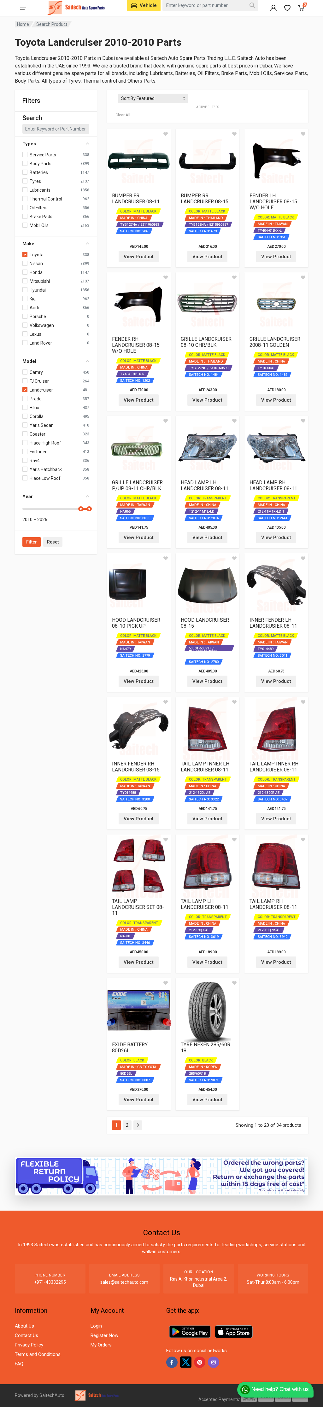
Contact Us (26, 1335)
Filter (31, 541)
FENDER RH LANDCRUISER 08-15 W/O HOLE (136, 345)
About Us (24, 1326)
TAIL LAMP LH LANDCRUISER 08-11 (204, 904)
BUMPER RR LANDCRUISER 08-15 (204, 199)
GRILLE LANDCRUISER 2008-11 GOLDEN (275, 342)
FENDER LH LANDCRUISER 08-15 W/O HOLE (273, 202)
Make (28, 244)
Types (29, 144)
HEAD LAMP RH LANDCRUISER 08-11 (273, 485)
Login (96, 1326)
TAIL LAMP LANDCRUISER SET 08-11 (138, 907)
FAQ (19, 1364)
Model (29, 361)
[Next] (137, 1125)
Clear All (122, 115)
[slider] (80, 508)
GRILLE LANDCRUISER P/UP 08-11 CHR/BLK (137, 485)
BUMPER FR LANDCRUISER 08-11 (136, 199)
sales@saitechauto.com (124, 1282)
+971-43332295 (50, 1282)
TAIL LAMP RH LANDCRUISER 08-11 (273, 904)
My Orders (101, 1345)
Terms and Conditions (38, 1354)
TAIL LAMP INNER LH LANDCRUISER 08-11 (205, 767)
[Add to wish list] (166, 134)
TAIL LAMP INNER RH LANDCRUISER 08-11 (274, 767)
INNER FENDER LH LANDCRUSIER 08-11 (273, 623)
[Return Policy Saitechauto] (161, 1176)
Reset (53, 541)
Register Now (104, 1335)
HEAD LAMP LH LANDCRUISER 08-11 (204, 485)
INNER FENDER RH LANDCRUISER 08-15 (136, 767)
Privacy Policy (29, 1345)
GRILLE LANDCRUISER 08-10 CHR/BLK (206, 342)
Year (27, 496)
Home (23, 24)
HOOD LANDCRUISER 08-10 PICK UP (136, 623)
